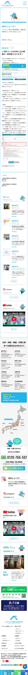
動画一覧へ (14, 329)
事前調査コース (19, 633)
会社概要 (17, 640)
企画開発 (3, 636)
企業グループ (18, 638)
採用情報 (3, 646)
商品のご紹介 (18, 626)
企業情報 (17, 636)
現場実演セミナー (6, 640)
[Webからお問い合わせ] (14, 468)
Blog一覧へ (14, 281)
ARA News (4, 643)
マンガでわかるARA (19, 648)
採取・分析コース (19, 631)
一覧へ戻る (5, 188)
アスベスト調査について (7, 626)
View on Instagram (14, 297)
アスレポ (4, 638)
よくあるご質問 (18, 643)
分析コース (18, 629)
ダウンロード (4, 648)
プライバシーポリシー (20, 646)
